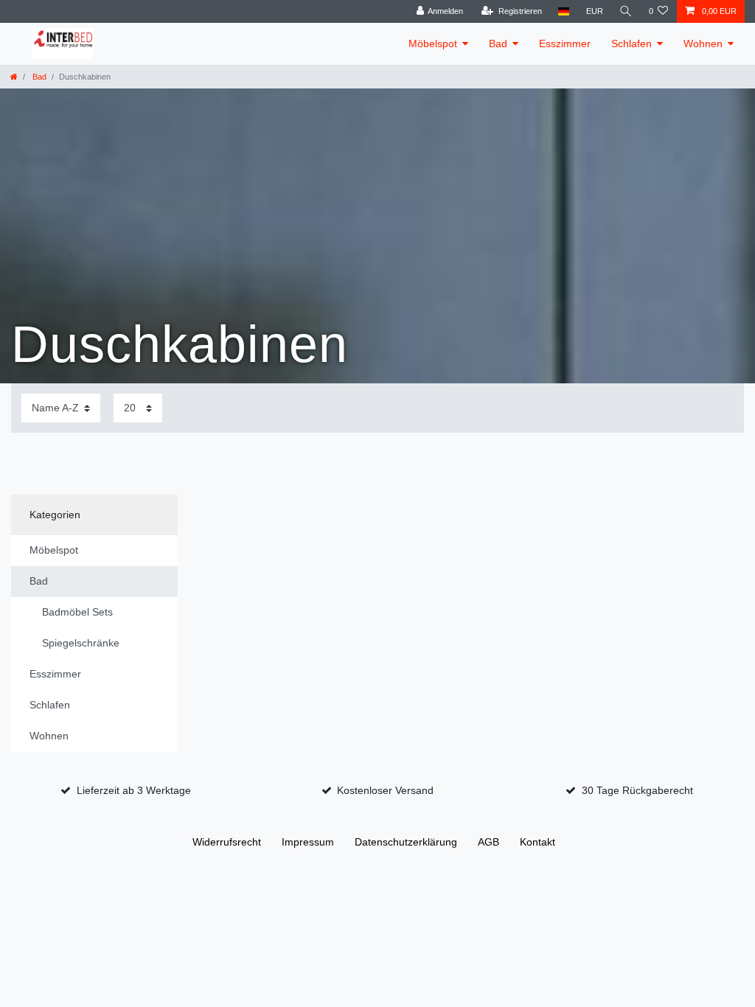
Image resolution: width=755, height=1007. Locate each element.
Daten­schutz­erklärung (406, 842)
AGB (488, 842)
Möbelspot (432, 43)
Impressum (308, 842)
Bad (498, 43)
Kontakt (537, 842)
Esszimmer (565, 43)
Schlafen (631, 43)
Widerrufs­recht (226, 842)
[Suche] (626, 11)
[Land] (563, 11)
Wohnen (703, 43)
